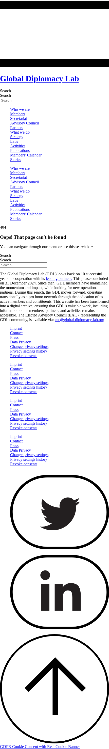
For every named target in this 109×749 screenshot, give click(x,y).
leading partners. (59, 278)
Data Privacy (20, 342)
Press (14, 337)
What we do (20, 132)
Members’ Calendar (26, 155)
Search (5, 91)
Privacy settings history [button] (28, 351)
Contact (16, 333)
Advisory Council (24, 123)
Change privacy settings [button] (29, 346)
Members (17, 114)
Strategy (16, 137)
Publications (20, 150)
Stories (15, 159)
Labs (14, 141)
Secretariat (18, 118)
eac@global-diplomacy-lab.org (79, 319)
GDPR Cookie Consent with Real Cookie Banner (40, 746)
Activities (17, 146)
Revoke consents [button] (23, 356)
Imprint (16, 328)
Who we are (20, 109)
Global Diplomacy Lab (39, 78)
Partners (16, 127)
